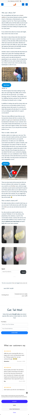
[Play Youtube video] (14, 173)
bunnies (25, 125)
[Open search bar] (20, 1)
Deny (14, 405)
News (13, 283)
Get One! (6, 85)
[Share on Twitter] (13, 279)
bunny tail (25, 283)
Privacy (14, 412)
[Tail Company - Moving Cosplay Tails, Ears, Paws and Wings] (14, 4)
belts (5, 207)
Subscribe (14, 332)
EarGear (13, 186)
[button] (27, 393)
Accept (14, 401)
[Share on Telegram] (17, 279)
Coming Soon (5, 295)
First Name (3, 321)
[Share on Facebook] (11, 279)
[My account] (23, 4)
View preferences (14, 409)
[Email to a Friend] (15, 279)
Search (3, 269)
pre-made (13, 120)
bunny (21, 283)
